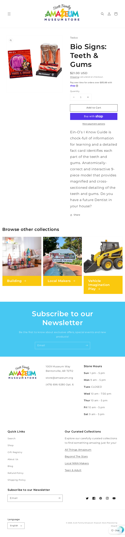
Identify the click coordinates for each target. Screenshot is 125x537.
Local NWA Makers (77, 463)
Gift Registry (15, 452)
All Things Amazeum (78, 449)
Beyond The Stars (76, 456)
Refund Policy (16, 473)
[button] (9, 14)
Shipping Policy (17, 480)
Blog (10, 466)
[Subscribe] (86, 345)
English (14, 525)
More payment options (93, 124)
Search (12, 438)
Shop (10, 445)
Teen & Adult (73, 470)
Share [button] (77, 214)
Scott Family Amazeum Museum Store (90, 523)
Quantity (74, 91)
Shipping (74, 77)
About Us (13, 459)
